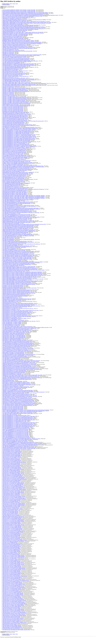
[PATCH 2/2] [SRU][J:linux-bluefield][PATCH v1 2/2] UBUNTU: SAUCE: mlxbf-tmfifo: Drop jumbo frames (20, 411)
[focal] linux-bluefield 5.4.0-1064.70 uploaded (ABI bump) (11, 546)
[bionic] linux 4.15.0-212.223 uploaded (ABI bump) (10, 590)
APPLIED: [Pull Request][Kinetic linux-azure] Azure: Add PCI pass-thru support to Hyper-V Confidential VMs (20, 221)
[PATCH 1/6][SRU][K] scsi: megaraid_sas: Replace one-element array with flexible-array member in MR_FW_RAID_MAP (22, 272)
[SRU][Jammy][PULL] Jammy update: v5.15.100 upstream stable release (14, 335)
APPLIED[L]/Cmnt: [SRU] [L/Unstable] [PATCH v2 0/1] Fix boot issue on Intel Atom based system (18, 45)
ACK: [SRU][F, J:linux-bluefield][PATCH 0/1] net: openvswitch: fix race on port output (16, 214)
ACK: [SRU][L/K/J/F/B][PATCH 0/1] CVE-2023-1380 (11, 81)
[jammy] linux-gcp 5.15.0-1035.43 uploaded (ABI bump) (11, 522)
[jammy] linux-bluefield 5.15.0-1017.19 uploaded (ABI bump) (12, 583)
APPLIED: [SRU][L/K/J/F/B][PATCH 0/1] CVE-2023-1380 (12, 373)
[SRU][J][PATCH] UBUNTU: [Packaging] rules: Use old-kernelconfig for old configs (16, 263)
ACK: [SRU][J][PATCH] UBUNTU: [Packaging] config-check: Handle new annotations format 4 (18, 256)
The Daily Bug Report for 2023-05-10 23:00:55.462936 (11, 480)
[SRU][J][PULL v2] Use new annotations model (10, 389)
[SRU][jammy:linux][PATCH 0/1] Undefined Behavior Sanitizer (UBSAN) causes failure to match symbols (19, 63)
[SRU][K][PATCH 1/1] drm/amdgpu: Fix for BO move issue (12, 18)
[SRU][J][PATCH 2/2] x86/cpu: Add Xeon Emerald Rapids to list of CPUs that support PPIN (17, 340)
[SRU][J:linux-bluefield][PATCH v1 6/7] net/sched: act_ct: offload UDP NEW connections (16, 135)
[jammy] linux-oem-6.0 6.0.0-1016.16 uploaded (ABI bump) (12, 452)
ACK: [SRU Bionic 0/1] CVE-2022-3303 (9, 213)
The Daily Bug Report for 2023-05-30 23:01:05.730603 (11, 623)
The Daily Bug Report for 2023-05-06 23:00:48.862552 (11, 459)
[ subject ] (14, 3)
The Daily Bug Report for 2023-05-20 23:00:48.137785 (11, 536)
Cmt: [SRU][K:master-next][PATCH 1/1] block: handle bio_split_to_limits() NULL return (16, 330)
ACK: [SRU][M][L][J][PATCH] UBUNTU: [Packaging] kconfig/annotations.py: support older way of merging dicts (21, 212)
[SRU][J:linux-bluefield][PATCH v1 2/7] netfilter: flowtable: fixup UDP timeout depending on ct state (18, 131)
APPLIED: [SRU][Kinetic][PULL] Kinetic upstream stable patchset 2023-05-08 (15, 363)
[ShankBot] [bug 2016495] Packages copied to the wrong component (13, 516)
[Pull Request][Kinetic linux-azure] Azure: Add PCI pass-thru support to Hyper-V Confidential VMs (18, 78)
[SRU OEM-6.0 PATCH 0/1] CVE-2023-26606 (10, 69)
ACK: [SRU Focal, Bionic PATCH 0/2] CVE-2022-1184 (11, 207)
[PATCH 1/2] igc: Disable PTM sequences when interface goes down (13, 119)
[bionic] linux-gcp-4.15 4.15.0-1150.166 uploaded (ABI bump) (12, 476)
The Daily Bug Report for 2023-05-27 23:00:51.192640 (11, 613)
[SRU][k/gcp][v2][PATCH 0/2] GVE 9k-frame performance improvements (14, 152)
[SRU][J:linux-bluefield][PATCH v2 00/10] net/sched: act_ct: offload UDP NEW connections (17, 137)
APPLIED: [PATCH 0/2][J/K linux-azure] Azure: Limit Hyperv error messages (15, 218)
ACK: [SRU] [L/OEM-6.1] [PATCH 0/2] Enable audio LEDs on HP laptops (14, 61)
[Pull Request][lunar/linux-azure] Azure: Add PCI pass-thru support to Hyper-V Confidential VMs (18, 231)
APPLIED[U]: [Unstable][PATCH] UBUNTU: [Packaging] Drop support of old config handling (17, 391)
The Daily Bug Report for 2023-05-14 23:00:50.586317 (11, 495)
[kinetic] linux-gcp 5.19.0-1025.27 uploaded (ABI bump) (11, 565)
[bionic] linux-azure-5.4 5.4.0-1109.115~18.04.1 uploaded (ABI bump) (13, 556)
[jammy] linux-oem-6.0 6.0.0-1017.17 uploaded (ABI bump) (12, 525)
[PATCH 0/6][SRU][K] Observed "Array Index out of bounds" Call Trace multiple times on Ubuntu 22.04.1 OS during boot (22, 271)
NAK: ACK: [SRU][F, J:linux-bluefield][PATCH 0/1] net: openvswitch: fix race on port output (17, 215)
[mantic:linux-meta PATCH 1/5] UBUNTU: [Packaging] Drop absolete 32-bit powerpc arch (17, 289)
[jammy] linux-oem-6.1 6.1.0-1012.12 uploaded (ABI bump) (12, 485)
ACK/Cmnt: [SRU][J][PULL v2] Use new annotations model (12, 36)
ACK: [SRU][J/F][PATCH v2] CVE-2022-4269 (10, 204)
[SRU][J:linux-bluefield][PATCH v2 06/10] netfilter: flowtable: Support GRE (14, 142)
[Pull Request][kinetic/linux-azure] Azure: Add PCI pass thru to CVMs (13, 176)
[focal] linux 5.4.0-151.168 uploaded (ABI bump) (10, 541)
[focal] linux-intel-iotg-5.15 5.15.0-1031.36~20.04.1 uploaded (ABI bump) (14, 600)
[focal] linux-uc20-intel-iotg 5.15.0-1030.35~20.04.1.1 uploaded (12, 508)
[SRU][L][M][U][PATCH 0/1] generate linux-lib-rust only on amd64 (13, 392)
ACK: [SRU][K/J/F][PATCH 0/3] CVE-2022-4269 (10, 186)
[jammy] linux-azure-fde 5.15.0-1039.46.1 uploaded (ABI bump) (12, 621)
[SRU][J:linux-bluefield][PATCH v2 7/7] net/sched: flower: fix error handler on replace (16, 427)
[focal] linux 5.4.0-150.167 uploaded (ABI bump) (10, 513)
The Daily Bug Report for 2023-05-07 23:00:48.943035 (11, 462)
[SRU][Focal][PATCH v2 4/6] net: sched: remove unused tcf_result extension (14, 314)
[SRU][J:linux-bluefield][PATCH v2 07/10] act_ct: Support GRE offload (14, 143)
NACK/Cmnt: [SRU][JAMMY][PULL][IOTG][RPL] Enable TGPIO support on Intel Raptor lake (18, 29)
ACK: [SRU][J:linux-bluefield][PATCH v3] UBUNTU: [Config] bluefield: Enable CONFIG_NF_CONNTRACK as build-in (22, 443)
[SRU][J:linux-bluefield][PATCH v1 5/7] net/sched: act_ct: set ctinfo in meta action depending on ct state (19, 134)
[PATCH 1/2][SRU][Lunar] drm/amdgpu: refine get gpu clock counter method (14, 440)
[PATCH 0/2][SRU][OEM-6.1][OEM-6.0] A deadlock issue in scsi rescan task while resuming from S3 (18, 267)
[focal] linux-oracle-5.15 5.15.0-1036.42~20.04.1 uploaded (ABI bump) (13, 537)
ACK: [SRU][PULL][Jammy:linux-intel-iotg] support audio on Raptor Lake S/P (15, 115)
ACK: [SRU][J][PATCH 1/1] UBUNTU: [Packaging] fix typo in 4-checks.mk (14, 219)
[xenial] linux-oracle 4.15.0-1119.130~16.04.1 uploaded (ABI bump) (13, 478)
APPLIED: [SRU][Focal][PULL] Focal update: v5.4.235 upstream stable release (15, 34)
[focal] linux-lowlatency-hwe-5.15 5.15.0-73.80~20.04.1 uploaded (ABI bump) (15, 575)
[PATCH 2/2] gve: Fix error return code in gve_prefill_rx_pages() (12, 154)
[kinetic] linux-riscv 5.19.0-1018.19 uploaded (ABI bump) (11, 499)
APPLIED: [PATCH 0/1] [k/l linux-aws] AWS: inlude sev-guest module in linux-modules (16, 222)
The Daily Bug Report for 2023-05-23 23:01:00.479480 (11, 553)
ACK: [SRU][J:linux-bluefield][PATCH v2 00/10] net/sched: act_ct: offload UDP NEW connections (18, 205)
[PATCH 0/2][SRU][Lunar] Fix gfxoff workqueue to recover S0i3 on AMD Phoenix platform (17, 439)
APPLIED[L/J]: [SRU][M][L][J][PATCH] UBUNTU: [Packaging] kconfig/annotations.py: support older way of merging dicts (22, 377)
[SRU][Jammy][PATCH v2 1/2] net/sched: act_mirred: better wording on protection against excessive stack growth (20, 310)
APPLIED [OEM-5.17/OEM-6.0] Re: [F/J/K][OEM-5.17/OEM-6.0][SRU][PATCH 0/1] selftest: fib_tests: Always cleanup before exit (23, 28)
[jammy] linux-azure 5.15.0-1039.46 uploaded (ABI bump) (11, 588)
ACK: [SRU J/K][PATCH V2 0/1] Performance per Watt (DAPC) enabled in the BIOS (16, 361)
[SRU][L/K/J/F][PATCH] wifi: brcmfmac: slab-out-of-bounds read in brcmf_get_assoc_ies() (17, 298)
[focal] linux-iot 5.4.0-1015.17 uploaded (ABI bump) (10, 507)
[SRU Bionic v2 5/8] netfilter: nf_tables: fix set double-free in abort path (13, 100)
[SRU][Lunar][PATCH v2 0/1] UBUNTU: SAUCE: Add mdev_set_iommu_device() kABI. (17, 257)
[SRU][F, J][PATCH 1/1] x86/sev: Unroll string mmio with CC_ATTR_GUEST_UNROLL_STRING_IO (19, 129)
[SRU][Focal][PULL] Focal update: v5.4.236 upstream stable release (13, 334)
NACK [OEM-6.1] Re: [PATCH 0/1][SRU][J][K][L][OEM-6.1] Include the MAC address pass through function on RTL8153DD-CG (23, 26)
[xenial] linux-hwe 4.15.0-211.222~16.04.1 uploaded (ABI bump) (12, 484)
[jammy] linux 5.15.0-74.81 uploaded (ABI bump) (10, 501)
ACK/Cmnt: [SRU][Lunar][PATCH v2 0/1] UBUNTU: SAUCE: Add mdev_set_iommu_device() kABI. (19, 206)
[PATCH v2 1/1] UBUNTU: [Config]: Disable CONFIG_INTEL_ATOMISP (14, 157)
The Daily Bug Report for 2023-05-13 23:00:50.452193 (11, 494)
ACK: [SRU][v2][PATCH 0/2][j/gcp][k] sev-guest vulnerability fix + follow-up (15, 114)
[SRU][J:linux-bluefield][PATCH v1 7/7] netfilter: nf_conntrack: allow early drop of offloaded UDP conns (19, 136)
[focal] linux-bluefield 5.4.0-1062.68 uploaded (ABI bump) (11, 467)
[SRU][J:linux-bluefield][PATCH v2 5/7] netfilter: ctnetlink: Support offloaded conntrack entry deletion (18, 426)
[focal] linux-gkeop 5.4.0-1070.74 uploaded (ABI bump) (11, 570)
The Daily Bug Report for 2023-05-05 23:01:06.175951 (11, 458)
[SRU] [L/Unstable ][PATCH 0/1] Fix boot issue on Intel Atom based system (14, 155)
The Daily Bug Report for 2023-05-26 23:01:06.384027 (11, 607)
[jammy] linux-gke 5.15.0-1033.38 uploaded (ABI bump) (11, 463)
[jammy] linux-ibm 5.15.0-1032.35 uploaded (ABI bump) (11, 610)
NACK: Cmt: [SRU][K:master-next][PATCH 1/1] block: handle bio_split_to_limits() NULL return (18, 351)
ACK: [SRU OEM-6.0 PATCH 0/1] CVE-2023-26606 (11, 62)
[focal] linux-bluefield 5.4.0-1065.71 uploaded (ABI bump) (11, 625)
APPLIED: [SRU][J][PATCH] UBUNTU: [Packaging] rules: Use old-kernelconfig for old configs (18, 229)
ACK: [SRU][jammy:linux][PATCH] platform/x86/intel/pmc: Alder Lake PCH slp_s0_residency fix (18, 67)
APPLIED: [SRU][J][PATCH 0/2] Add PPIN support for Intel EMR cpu (14, 372)
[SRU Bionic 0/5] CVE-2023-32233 (8, 49)
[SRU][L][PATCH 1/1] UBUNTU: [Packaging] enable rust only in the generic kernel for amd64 (17, 399)
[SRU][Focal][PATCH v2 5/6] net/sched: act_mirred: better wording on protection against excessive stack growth (20, 315)
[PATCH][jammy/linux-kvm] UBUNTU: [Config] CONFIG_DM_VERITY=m (15, 191)
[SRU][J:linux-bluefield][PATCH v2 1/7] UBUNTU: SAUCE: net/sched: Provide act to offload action (18, 422)
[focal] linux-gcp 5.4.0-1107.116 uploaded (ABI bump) (11, 554)
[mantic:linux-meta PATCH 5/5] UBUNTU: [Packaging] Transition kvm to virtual (15, 293)
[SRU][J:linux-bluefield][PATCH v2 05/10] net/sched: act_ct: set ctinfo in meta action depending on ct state (19, 141)
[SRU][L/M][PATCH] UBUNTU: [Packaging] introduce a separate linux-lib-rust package (16, 383)
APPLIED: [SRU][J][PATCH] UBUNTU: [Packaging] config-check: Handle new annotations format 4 (18, 230)
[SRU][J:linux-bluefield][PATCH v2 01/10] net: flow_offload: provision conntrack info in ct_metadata (18, 138)
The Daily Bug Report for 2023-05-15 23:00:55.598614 (11, 502)
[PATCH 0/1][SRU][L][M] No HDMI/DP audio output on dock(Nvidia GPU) (14, 279)
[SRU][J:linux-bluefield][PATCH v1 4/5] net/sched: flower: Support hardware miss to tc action (17, 418)
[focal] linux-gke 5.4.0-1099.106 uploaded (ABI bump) (11, 472)
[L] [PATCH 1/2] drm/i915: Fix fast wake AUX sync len (11, 159)
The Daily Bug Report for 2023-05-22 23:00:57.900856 (11, 548)
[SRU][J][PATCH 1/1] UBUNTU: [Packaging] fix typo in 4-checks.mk (13, 250)
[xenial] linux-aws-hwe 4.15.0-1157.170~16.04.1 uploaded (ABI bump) (13, 611)
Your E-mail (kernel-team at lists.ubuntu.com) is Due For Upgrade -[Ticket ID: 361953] (16, 629)
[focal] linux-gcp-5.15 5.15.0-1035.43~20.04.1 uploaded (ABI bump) (13, 557)
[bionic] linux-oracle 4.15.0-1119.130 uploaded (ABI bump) (12, 479)
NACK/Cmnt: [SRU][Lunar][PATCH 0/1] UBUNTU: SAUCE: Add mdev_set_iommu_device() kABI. (19, 9)
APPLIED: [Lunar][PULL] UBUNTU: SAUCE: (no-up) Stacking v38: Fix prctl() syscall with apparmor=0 (19, 43)
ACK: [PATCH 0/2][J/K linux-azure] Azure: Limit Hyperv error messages (14, 66)
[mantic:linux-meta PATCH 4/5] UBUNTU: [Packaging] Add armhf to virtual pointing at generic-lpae (18, 292)
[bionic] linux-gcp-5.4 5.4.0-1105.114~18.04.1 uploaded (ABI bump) (13, 491)
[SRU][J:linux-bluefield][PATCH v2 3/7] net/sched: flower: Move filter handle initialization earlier (18, 424)
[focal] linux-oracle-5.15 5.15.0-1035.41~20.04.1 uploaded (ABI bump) (13, 504)
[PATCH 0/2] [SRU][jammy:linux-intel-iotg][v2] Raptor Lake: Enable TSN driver (15, 118)
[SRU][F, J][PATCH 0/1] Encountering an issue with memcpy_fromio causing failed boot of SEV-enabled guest (20, 128)
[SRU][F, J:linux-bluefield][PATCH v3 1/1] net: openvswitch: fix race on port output (15, 436)
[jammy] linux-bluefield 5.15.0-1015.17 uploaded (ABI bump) (12, 451)
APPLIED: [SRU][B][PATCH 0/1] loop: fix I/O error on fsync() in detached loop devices (16, 365)
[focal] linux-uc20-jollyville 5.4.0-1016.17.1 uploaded (11, 620)
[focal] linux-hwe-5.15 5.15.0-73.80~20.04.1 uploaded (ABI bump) (13, 520)
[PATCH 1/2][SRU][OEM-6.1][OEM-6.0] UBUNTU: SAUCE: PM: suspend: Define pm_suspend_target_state (20, 268)
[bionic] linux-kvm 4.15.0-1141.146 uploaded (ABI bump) (11, 596)
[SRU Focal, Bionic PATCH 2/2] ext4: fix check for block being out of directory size (15, 73)
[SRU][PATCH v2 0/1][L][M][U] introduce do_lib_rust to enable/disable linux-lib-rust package (17, 401)
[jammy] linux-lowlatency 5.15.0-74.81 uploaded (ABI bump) (12, 584)
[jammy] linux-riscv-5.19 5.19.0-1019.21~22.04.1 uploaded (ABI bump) (14, 614)
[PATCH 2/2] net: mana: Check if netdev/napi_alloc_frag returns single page (14, 174)
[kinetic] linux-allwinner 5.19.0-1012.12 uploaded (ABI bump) (12, 539)
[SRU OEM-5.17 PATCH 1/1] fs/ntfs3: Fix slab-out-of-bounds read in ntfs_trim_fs (15, 76)
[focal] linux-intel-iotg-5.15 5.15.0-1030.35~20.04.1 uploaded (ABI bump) (14, 489)
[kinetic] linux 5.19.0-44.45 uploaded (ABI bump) (10, 509)
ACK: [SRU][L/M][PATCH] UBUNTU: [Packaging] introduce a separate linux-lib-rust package (17, 179)
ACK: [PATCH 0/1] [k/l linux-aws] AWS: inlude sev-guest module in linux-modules (15, 59)
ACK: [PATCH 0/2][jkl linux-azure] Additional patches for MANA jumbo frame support (16, 346)
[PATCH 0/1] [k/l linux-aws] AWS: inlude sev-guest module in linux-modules (14, 170)
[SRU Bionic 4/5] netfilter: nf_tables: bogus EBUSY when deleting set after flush (15, 90)
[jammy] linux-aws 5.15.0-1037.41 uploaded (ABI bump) (11, 551)
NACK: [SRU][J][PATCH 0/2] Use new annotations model (11, 388)
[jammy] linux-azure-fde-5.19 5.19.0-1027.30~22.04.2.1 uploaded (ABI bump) (15, 603)
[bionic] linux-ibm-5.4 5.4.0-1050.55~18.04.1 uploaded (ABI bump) (13, 562)
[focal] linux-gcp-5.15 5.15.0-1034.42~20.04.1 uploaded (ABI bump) (13, 521)
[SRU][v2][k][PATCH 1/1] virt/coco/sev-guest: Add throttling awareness (14, 150)
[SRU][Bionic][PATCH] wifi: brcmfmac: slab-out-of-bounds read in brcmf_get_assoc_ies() (16, 299)
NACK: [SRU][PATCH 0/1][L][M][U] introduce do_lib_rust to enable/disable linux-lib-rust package (18, 262)
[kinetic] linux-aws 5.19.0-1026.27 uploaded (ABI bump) (11, 550)
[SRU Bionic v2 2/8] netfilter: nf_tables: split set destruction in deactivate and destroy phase (16, 97)
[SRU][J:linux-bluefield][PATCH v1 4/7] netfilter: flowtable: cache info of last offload (16, 133)
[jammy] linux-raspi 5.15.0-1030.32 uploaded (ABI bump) (11, 572)
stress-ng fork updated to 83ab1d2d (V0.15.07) (9, 296)
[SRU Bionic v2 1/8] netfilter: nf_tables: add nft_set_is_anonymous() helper (14, 96)
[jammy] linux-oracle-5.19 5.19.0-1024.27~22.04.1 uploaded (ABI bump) (14, 587)
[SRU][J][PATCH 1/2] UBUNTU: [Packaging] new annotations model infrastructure (15, 386)
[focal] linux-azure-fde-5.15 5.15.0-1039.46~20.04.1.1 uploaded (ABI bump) (14, 622)
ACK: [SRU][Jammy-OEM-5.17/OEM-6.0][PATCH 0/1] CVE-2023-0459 (14, 80)
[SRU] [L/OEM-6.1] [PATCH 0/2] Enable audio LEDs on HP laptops (13, 161)
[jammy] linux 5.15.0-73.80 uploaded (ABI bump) (10, 512)
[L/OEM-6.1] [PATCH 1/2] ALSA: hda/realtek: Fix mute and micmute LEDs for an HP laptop (17, 162)
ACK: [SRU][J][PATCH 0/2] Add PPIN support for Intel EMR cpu (13, 183)
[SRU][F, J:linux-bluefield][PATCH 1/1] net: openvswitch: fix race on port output (15, 430)
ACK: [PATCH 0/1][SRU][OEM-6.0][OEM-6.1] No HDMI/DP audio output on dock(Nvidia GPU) (18, 242)
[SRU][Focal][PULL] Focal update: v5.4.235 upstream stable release (13, 353)
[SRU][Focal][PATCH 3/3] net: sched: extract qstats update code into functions (15, 306)
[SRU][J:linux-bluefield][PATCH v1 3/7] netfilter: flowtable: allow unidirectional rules (16, 132)
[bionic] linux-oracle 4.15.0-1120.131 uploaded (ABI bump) (12, 597)
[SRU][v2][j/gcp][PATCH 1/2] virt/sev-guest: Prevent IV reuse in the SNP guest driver (16, 148)
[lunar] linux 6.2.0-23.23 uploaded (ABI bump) (10, 542)
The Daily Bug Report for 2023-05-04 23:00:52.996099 (11, 455)
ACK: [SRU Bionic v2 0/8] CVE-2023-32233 (9, 244)
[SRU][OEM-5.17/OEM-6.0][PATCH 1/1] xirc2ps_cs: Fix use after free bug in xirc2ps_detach (17, 301)
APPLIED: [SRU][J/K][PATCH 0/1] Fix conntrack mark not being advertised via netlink (16, 371)
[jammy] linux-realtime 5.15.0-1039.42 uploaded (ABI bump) (12, 515)
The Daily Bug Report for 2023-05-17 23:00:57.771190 (11, 510)
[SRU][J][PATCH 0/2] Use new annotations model (10, 385)
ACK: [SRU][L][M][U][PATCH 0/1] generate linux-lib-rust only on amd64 (14, 56)
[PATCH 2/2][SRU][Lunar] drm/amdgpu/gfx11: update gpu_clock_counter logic (15, 441)
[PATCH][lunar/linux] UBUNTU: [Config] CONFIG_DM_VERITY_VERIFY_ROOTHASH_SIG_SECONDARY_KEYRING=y (23, 197)
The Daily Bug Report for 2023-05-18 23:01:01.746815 (11, 523)
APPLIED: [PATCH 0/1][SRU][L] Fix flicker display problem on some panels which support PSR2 (18, 345)
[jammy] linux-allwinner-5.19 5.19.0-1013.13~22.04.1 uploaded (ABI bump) (14, 612)
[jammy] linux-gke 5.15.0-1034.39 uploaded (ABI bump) (11, 578)
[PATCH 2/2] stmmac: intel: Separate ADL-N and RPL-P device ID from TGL (14, 120)
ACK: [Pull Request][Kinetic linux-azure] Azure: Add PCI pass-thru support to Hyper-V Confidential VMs (19, 79)
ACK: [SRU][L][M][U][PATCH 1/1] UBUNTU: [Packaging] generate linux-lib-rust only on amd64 (18, 227)
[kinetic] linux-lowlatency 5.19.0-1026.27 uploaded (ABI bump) (12, 543)
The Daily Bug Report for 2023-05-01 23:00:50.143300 (11, 449)
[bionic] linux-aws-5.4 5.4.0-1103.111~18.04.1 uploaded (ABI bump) (13, 564)
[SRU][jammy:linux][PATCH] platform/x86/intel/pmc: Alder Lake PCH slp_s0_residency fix (17, 117)
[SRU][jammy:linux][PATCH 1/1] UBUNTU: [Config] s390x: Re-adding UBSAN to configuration (18, 64)
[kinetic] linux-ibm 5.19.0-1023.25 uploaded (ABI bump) (11, 571)
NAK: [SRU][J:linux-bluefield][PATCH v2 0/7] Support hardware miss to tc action (15, 445)
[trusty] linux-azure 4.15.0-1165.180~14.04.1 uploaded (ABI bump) (13, 483)
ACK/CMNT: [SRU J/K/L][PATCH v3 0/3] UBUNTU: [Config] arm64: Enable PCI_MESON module (18, 362)
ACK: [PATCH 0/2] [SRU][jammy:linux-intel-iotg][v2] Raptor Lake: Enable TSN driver (16, 203)
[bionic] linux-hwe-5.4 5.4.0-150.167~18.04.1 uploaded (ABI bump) (13, 586)
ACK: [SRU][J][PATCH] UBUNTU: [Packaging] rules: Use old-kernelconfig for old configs (17, 255)
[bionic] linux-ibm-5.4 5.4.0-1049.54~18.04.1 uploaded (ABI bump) (13, 471)
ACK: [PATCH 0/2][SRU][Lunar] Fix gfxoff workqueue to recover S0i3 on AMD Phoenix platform (18, 225)
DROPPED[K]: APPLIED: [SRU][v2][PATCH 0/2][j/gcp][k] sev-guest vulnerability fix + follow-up (18, 40)
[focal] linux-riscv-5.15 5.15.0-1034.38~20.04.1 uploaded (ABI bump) (13, 519)
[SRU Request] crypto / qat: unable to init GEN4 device (11, 126)
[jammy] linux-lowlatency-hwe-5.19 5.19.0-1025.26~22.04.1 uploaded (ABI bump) (15, 580)
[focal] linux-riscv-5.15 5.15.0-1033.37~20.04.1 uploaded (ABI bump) (13, 497)
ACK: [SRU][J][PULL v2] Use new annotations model (11, 358)
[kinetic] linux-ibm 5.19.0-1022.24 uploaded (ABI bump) (11, 461)
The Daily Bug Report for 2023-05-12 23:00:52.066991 (11, 493)
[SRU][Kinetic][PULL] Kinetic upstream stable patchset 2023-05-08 (13, 333)
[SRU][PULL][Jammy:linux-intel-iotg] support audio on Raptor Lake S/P (14, 294)
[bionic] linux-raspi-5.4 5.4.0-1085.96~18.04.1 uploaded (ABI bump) (13, 473)
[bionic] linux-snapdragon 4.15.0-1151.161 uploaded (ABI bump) (12, 594)
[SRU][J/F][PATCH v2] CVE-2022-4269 (9, 309)
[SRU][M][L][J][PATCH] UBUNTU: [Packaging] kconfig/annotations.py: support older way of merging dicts (19, 396)
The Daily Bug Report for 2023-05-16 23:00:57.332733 (11, 506)
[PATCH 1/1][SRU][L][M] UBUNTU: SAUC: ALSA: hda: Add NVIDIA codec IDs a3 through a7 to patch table (20, 280)
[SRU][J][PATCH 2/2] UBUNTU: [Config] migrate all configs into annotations (15, 387)
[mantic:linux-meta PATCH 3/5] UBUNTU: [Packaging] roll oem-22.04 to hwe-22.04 (16, 291)
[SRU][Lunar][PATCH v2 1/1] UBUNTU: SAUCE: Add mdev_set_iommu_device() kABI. (17, 258)
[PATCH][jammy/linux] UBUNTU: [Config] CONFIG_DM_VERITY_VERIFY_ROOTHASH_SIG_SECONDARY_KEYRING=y (24, 195)
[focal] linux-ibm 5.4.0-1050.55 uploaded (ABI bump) (11, 547)
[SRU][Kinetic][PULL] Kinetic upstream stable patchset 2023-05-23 (13, 338)
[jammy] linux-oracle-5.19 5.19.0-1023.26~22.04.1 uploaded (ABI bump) (14, 567)
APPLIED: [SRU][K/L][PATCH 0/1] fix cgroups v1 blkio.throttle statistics (14, 370)
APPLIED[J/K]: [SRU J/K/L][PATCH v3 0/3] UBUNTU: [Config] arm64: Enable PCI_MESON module (19, 364)
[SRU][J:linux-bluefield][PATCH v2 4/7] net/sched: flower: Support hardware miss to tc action (17, 425)
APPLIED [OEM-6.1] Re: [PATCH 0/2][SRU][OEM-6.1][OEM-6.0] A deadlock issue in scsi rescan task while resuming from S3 (23, 14)
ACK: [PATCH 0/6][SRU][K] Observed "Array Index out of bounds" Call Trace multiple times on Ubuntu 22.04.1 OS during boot (23, 189)
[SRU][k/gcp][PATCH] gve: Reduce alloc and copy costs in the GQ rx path (14, 151)
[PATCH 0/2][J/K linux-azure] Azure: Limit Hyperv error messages (13, 180)
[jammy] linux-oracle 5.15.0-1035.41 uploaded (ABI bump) (11, 468)
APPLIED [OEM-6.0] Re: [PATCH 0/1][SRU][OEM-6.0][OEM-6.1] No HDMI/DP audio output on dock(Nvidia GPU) (21, 27)
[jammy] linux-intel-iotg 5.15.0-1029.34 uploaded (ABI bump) (12, 454)
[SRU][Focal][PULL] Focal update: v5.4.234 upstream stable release (13, 352)
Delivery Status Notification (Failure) (8, 380)
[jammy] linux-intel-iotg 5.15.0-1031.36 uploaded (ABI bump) (12, 582)
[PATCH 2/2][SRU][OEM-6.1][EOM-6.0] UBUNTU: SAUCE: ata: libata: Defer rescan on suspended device (19, 269)
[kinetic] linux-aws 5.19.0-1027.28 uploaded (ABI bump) (11, 585)
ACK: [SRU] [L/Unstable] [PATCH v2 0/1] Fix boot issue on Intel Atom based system (16, 58)
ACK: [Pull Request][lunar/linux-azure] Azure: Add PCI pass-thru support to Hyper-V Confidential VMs (19, 125)
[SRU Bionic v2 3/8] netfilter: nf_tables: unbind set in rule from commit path (14, 98)
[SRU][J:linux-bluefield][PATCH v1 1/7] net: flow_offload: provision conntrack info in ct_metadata (18, 130)
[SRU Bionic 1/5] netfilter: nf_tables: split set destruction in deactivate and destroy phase (16, 87)
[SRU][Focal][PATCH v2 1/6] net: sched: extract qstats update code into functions (15, 311)
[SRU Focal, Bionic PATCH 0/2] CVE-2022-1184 (10, 71)
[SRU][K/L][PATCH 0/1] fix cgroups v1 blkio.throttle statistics (12, 381)
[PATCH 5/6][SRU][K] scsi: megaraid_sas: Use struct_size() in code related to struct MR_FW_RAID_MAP (19, 276)
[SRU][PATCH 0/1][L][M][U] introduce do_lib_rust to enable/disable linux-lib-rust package (17, 378)
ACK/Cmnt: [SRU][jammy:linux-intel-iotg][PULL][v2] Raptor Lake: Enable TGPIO (16, 167)
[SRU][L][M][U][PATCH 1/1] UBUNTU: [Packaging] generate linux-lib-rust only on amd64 (17, 55)
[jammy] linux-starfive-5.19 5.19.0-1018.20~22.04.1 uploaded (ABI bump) (14, 615)
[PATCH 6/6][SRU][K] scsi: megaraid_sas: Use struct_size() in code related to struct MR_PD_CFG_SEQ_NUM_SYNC (21, 277)
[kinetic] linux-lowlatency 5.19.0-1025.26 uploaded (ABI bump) (12, 528)
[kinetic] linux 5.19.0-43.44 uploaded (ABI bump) (10, 511)
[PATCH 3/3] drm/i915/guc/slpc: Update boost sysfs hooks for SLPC (13, 123)
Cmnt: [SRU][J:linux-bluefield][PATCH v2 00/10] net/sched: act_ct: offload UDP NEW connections (18, 446)
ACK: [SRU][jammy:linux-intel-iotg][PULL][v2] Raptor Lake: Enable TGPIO (15, 30)
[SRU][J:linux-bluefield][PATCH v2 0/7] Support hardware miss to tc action (14, 421)
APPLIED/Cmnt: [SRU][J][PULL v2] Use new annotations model (13, 38)
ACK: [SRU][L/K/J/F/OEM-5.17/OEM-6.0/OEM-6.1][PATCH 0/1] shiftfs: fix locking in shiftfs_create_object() (20, 413)
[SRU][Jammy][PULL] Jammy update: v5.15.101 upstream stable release (14, 336)
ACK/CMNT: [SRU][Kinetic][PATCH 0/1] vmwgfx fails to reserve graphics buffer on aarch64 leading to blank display (21, 360)
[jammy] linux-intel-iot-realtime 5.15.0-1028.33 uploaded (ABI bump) (13, 609)
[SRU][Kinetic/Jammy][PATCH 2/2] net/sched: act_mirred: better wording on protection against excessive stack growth (21, 305)
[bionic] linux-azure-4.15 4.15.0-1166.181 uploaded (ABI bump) (12, 598)
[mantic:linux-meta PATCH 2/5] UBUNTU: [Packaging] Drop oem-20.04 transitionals (16, 290)
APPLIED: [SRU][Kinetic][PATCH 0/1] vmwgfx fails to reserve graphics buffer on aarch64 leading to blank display (20, 368)
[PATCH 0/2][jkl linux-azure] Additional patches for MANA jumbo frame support (15, 173)
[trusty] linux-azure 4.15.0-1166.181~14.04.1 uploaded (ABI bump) (13, 604)
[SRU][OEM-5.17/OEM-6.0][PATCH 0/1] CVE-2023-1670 (12, 300)
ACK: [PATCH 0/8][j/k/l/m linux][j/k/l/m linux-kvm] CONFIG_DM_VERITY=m (15, 228)
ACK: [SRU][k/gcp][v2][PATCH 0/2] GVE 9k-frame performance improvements (15, 232)
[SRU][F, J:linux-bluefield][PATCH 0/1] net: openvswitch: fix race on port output (15, 429)
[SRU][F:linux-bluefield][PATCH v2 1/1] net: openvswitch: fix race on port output (15, 433)
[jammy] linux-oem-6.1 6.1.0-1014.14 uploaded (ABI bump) (12, 533)
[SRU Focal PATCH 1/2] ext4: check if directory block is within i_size (13, 74)
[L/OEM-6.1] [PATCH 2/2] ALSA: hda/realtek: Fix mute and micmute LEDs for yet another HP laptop (18, 163)
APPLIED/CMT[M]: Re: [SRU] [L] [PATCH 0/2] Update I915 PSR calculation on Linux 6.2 (17, 379)
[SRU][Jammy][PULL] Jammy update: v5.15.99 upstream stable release (13, 332)
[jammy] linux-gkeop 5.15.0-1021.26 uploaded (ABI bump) (12, 569)
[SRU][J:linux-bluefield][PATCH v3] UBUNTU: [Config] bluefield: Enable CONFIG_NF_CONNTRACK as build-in (21, 438)
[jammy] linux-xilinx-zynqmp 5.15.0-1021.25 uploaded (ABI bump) (13, 469)
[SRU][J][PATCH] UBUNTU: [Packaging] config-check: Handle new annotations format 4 (17, 264)
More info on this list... (6, 4)
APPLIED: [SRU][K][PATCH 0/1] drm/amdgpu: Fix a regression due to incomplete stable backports (18, 343)
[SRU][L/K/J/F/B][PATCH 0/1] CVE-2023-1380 (10, 297)
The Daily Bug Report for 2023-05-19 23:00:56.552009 (11, 535)
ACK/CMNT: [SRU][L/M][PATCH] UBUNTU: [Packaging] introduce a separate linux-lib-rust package (19, 354)
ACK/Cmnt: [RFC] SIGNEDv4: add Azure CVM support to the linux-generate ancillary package (17, 169)
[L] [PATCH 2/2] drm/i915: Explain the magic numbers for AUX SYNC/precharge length (16, 160)
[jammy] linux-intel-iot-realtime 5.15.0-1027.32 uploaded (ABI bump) (13, 524)
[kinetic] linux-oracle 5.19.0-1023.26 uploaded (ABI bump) (11, 456)
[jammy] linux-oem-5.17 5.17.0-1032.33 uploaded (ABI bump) (12, 529)
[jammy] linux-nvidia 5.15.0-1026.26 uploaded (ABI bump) (12, 518)
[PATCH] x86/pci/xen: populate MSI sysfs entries (10, 265)
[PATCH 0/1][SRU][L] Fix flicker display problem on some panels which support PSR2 (16, 104)
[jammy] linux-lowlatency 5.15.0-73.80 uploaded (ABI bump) (12, 517)
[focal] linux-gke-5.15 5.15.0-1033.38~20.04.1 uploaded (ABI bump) (13, 482)
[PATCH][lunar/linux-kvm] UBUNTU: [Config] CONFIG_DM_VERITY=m (14, 193)
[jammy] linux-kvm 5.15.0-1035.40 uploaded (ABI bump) (11, 619)
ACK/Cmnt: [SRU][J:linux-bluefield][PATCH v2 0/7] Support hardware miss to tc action (16, 202)
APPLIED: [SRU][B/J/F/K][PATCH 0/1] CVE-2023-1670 (11, 31)
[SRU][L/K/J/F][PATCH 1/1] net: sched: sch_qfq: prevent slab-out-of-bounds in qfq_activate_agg (17, 308)
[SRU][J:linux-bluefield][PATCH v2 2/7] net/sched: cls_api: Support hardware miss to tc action (17, 423)
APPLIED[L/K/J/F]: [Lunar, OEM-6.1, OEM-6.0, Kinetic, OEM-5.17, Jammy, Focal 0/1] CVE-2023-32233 (19, 375)
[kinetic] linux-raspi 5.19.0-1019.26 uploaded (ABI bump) (11, 574)
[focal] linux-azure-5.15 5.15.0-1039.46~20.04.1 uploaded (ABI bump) (13, 589)
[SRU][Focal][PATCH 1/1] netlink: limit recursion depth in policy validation (14, 318)
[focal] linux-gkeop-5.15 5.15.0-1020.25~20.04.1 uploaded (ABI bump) (13, 487)
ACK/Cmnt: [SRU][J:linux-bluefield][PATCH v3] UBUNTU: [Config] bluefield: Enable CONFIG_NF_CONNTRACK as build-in (23, 166)
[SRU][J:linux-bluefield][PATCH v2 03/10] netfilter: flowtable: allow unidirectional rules (16, 139)
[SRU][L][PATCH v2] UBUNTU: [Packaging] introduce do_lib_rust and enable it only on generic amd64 (19, 402)
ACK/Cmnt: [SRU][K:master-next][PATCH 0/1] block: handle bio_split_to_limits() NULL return (17, 226)
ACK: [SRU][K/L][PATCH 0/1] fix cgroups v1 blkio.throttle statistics (13, 178)
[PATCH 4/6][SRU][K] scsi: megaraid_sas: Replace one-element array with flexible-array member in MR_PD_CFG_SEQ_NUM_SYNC (24, 275)
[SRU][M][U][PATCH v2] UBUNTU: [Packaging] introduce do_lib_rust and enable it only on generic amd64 (19, 403)
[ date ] (17, 3)
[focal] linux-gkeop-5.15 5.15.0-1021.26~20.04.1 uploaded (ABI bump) (13, 568)
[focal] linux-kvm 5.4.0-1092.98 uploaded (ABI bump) (11, 532)
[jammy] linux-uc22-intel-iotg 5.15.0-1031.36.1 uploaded (11, 608)
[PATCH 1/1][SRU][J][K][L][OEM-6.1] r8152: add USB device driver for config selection (16, 282)
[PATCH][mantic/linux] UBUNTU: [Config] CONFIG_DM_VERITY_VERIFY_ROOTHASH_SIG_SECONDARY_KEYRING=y (23, 198)
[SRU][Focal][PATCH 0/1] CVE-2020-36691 (9, 317)
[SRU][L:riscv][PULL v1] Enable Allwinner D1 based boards (12, 57)
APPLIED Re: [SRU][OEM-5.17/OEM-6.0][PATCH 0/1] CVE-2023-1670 (14, 20)
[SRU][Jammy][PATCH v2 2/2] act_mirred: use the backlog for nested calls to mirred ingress (17, 312)
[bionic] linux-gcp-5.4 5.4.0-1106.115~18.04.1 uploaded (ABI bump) (13, 558)
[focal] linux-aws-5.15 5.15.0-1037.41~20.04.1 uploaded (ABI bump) (13, 555)
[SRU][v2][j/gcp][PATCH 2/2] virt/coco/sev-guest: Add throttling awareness (14, 149)
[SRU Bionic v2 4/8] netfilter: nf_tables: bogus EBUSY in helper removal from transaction (16, 99)
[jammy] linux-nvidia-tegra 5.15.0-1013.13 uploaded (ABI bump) (12, 465)
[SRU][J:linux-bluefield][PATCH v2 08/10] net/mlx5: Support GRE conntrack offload (16, 144)
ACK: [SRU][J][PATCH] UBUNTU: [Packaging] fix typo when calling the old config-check (17, 211)
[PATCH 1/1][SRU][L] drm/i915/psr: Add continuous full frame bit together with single (16, 105)
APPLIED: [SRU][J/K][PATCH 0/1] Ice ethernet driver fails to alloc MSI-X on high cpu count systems (18, 367)
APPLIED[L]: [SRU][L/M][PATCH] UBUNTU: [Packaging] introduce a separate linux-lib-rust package (19, 47)
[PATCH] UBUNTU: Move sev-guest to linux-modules (11, 171)
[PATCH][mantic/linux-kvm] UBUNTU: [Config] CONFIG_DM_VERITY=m (15, 194)
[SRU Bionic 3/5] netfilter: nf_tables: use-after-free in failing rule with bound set (15, 89)
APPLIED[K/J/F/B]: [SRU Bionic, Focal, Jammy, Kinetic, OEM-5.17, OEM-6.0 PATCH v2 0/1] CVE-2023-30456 (20, 33)
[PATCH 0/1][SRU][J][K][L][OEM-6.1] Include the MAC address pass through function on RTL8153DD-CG (20, 281)
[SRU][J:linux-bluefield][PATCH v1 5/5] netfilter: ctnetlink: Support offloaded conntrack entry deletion (18, 419)
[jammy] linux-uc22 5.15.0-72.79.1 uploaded (9, 457)
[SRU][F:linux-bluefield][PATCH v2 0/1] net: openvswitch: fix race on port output (15, 432)
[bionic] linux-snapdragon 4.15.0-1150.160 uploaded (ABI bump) (12, 475)
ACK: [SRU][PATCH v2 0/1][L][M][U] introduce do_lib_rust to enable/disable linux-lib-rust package (18, 127)
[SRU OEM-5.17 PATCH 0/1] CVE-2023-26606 (10, 75)
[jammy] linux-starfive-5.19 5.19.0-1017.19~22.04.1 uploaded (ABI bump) (14, 498)
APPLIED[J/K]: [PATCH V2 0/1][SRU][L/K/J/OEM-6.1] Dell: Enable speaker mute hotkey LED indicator (19, 366)
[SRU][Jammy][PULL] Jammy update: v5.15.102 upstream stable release (14, 337)
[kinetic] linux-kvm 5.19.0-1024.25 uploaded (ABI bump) (11, 544)
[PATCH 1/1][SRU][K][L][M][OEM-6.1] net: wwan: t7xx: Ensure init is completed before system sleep (18, 284)
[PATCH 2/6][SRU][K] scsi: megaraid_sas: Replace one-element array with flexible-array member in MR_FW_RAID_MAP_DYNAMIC (24, 273)
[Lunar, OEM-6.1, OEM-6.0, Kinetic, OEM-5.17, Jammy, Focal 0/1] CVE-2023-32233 (16, 82)
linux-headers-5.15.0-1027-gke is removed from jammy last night (12, 35)
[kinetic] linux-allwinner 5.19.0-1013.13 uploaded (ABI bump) (12, 577)
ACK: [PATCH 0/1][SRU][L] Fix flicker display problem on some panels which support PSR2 (17, 234)
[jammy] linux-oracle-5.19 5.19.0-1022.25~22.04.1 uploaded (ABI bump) (14, 488)
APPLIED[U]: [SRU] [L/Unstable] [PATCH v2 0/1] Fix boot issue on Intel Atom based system (17, 390)
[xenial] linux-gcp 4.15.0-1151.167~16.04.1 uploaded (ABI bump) (13, 593)
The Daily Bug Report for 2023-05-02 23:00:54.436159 (11, 450)
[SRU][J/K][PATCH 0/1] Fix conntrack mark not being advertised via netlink (14, 356)
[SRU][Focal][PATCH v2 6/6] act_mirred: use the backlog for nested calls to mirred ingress (16, 316)
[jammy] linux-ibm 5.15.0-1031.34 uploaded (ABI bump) (11, 534)
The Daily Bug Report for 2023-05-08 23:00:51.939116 (11, 464)
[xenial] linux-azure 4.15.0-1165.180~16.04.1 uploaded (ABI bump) (13, 492)
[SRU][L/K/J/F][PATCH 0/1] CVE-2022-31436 (10, 307)
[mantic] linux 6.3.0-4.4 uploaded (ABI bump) (9, 552)
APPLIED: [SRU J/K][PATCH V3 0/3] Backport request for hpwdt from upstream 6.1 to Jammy (17, 369)
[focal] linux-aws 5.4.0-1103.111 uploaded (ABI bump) (11, 549)
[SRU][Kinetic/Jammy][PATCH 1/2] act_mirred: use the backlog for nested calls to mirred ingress (17, 303)
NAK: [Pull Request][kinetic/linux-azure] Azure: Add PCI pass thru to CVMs (14, 177)
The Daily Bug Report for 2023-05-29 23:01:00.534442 (11, 617)
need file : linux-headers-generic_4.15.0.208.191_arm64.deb (12, 260)
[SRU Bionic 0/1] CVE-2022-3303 (8, 77)
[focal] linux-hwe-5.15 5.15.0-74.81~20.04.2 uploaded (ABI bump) (13, 618)
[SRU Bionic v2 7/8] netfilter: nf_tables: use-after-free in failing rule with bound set (15, 102)
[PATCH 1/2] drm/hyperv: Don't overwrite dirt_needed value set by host (13, 181)
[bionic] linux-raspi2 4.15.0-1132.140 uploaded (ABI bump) (12, 474)
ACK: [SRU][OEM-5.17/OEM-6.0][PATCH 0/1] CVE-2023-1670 (13, 68)
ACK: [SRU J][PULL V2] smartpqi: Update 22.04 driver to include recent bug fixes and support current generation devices (22, 42)
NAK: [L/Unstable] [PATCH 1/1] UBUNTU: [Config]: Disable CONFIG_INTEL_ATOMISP (17, 259)
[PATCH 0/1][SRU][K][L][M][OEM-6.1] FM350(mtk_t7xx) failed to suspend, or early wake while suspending (20, 283)
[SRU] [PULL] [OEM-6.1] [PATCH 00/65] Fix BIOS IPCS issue (12, 164)
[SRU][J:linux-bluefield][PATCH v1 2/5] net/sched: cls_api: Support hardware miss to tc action (17, 417)
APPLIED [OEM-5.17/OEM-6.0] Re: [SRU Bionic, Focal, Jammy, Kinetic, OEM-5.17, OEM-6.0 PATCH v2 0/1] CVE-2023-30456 (23, 21)
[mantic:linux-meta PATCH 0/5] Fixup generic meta (10, 288)
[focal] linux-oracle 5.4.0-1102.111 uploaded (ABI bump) (11, 530)
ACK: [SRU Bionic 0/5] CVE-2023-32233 (9, 236)
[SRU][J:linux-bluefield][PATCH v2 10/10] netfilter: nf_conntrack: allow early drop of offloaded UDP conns (19, 146)
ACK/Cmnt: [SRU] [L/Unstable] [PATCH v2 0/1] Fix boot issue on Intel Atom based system (17, 168)
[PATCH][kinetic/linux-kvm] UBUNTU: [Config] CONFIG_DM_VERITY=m (15, 192)
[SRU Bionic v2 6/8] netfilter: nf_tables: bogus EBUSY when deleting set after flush (15, 101)
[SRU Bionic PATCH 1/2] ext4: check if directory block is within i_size (13, 72)
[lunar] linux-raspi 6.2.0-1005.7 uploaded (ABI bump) (11, 481)
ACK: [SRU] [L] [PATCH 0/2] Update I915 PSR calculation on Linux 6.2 (14, 44)
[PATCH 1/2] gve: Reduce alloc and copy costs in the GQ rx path (12, 153)
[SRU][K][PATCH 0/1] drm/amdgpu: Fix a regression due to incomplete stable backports (16, 17)
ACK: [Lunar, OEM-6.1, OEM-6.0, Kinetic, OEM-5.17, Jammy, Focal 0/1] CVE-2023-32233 (17, 326)
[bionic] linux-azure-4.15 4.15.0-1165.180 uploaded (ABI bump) (12, 486)
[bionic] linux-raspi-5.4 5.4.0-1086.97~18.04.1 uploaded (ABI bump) (13, 605)
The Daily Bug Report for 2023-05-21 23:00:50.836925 (11, 538)
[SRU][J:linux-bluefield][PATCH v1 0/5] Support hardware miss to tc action (14, 415)
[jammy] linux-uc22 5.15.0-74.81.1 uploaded (9, 624)
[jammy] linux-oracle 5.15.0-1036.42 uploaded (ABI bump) (11, 527)
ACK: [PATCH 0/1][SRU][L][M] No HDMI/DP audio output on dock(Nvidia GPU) (15, 209)
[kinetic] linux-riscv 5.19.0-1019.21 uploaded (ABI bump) (11, 576)
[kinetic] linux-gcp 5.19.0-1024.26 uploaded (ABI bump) (11, 500)
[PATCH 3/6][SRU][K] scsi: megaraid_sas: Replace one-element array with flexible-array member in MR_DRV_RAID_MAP (22, 274)
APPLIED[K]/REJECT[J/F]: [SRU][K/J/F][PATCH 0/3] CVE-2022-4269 (14, 39)
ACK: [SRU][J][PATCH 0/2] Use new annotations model (11, 357)
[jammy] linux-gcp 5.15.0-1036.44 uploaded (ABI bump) (11, 563)
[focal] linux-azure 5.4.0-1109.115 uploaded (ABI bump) (11, 561)
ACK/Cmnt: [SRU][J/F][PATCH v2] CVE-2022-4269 (11, 50)
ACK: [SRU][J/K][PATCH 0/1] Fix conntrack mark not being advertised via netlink (15, 187)
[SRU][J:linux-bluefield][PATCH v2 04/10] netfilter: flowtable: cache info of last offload (16, 140)
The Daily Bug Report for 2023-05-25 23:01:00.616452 (11, 595)
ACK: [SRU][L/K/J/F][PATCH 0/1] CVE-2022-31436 (11, 324)
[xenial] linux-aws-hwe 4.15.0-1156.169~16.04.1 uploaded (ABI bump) (13, 477)
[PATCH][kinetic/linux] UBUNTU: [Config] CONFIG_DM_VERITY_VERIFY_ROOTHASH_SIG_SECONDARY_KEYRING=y (23, 196)
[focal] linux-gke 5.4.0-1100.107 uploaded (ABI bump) (11, 581)
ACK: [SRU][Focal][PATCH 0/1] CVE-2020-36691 (10, 223)
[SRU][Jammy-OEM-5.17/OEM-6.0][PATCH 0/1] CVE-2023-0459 (13, 320)
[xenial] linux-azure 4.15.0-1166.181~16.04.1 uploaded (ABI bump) (13, 599)
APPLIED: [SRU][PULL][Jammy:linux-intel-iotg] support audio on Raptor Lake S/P (16, 295)
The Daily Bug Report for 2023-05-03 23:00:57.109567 (11, 453)
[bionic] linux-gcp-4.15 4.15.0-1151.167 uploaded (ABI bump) (12, 591)
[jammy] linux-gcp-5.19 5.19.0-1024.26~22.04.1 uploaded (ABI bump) (13, 503)
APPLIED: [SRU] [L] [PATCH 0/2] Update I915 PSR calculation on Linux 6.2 (15, 46)
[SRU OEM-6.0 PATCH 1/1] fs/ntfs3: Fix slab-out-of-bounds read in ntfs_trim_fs (15, 70)
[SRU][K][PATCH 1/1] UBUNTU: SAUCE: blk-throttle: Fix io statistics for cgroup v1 (16, 382)
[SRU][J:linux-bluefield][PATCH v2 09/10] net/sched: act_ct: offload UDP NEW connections (17, 145)
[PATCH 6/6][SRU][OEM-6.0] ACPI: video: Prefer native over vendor (13, 270)
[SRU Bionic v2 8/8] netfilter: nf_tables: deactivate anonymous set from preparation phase (16, 103)
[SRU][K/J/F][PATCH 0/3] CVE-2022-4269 (9, 302)
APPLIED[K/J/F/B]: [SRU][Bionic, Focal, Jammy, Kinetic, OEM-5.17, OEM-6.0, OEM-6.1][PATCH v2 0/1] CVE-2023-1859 (22, 32)
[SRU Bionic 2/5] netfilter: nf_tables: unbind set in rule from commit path (14, 88)
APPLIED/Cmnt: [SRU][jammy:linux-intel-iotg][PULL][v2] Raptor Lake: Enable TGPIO (16, 113)
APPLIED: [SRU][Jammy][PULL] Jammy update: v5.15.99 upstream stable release (15, 37)
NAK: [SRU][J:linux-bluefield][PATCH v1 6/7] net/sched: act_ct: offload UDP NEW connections (18, 201)
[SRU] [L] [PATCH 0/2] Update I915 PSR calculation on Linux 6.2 (13, 158)
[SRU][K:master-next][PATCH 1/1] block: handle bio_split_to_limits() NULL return (15, 331)
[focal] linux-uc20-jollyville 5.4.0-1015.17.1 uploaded (11, 514)
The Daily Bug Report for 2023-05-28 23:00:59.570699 (11, 616)
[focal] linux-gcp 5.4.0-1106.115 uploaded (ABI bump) (11, 545)
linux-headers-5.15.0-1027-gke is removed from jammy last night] (12, 109)
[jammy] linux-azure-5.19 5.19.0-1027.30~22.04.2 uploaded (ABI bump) (14, 602)
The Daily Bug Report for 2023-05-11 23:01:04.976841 (11, 490)
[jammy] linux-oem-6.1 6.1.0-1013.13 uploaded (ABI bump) (12, 526)
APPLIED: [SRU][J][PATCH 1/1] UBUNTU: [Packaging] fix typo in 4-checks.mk (15, 349)
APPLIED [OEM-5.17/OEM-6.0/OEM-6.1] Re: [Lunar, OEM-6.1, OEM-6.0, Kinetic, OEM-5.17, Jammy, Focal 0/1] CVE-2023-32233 (24, 23)
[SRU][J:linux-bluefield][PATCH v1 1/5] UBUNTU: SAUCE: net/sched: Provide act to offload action (18, 416)
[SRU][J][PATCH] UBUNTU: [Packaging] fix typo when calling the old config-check (16, 394)
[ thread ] (10, 3)
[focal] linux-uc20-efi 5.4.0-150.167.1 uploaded (10, 559)
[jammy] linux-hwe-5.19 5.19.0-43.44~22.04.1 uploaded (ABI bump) (13, 573)
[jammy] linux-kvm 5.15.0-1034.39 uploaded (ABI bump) (11, 560)
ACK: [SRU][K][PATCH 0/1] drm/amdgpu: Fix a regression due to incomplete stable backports (17, 48)
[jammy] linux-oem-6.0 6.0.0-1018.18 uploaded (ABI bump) (12, 626)
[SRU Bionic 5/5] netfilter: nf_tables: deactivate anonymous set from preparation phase (16, 91)
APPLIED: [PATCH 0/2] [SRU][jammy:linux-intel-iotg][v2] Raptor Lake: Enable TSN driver (17, 124)
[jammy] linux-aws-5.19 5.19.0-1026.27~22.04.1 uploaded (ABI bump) (13, 579)
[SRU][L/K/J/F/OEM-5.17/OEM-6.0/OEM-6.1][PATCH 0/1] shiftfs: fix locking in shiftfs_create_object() (19, 84)
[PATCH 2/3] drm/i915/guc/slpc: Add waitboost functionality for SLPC (13, 122)
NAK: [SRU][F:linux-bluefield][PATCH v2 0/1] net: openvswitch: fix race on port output (16, 216)
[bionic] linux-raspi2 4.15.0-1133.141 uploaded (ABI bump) (12, 606)
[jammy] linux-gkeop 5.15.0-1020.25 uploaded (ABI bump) (12, 460)
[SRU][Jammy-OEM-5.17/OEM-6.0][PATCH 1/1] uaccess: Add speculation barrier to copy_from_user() (19, 321)
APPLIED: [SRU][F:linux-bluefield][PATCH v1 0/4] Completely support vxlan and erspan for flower (18, 442)
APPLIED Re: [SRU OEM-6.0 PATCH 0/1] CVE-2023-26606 (12, 24)
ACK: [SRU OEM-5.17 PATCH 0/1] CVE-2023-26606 (11, 200)
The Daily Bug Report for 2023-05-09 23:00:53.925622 (11, 466)
